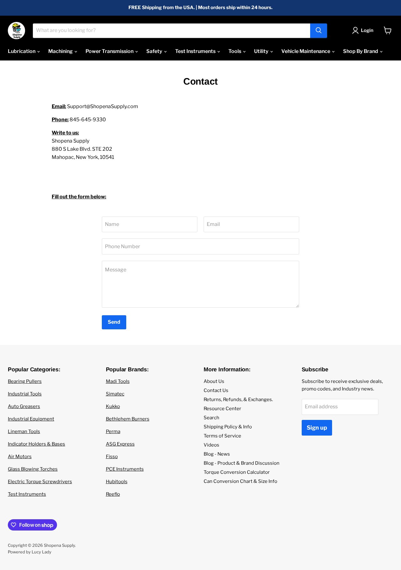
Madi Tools (118, 381)
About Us (214, 381)
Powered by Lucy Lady (29, 551)
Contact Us (216, 390)
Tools (235, 51)
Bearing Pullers (25, 381)
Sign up (317, 427)
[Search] (318, 30)
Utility (261, 51)
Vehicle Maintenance (306, 51)
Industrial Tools (25, 394)
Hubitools (117, 481)
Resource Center (222, 408)
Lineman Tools (24, 431)
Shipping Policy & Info (228, 427)
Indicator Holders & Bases (36, 444)
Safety (154, 51)
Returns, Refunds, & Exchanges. (238, 399)
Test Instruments (195, 51)
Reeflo (113, 494)
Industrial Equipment (31, 419)
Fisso (112, 456)
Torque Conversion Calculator (237, 472)
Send (114, 322)
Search (211, 418)
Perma (113, 431)
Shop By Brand (361, 51)
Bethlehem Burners (127, 419)
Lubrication (22, 51)
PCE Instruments (125, 469)
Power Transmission (110, 51)
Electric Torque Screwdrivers (40, 481)
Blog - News (217, 454)
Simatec (115, 394)
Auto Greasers (24, 406)
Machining (61, 51)
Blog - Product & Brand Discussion (241, 463)
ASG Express (120, 444)
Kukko (113, 406)
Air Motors (20, 456)
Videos (211, 445)
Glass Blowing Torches (33, 469)
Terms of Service (222, 436)
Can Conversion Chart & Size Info (240, 481)
